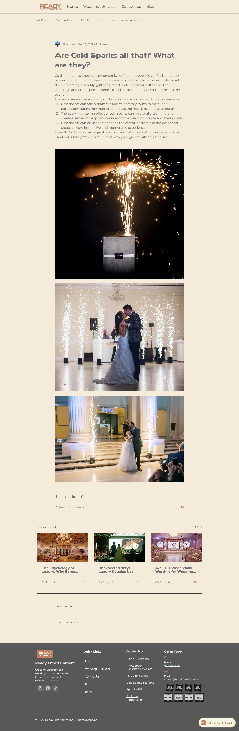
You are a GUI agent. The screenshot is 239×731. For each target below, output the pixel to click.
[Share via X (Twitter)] (65, 496)
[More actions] (182, 44)
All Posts (42, 20)
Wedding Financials (133, 20)
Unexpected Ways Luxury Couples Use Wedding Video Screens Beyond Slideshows (116, 569)
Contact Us (92, 676)
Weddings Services (93, 669)
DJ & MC (84, 20)
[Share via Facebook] (56, 496)
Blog (88, 684)
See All (198, 526)
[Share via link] (82, 496)
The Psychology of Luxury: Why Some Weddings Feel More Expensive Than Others (62, 569)
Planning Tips (63, 20)
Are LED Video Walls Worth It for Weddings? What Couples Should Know (176, 569)
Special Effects (105, 20)
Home (89, 661)
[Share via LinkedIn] (73, 496)
